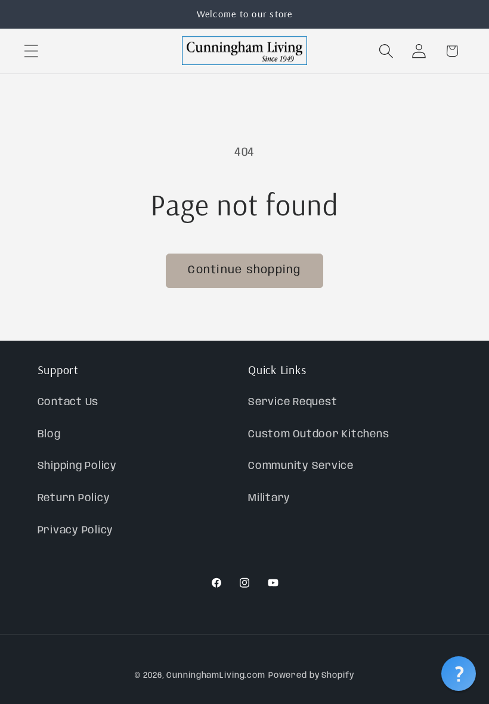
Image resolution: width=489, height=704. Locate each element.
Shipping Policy (77, 466)
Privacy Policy (76, 530)
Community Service (301, 466)
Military (269, 498)
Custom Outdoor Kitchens (318, 434)
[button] (31, 51)
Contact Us (68, 402)
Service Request (292, 402)
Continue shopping (244, 270)
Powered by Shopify (311, 675)
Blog (49, 434)
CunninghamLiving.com (215, 675)
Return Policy (74, 498)
